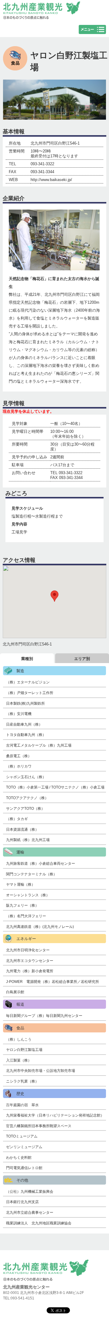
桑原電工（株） (18, 756)
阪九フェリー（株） (22, 905)
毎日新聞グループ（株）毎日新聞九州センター (44, 1016)
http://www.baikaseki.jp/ (51, 179)
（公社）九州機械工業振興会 (29, 1191)
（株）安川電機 (18, 714)
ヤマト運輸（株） (20, 884)
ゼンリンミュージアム (24, 1147)
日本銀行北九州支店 (22, 1202)
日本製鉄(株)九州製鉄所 (25, 703)
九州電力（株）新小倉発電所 (29, 971)
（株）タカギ (17, 819)
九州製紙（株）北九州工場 (28, 840)
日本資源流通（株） (22, 829)
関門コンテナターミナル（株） (31, 874)
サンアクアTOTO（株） (25, 808)
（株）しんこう (18, 1039)
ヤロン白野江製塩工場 (24, 1050)
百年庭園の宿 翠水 (22, 1105)
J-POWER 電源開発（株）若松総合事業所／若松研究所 (52, 982)
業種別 (27, 658)
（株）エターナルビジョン (29, 682)
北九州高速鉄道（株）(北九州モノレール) (40, 927)
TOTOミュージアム (22, 1136)
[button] (54, 596)
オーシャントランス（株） (28, 895)
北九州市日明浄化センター (28, 950)
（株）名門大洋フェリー (26, 916)
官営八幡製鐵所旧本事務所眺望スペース (38, 1126)
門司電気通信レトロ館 (24, 1168)
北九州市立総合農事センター (29, 1212)
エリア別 (82, 658)
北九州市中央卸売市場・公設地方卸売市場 (40, 1071)
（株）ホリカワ (18, 766)
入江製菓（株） (18, 1060)
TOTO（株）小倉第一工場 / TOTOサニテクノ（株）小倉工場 (55, 787)
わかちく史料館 (18, 1157)
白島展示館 (15, 992)
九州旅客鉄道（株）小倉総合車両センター (40, 863)
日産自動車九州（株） (24, 724)
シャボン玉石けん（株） (26, 777)
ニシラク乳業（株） (22, 1081)
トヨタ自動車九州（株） (26, 735)
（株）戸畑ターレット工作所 (29, 693)
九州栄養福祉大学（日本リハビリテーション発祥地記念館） (55, 1115)
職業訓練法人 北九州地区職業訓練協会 (38, 1223)
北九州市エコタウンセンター (29, 961)
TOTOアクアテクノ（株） (27, 798)
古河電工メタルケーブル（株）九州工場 (38, 745)
